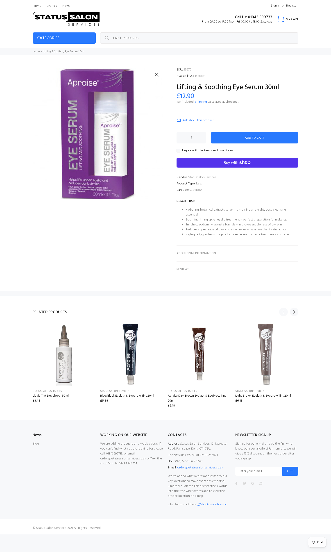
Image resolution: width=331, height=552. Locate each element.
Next (294, 312)
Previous (283, 312)
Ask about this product (198, 120)
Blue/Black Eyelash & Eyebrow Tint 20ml (127, 395)
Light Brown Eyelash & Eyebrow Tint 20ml (263, 395)
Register (291, 5)
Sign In (275, 5)
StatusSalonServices (202, 177)
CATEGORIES (48, 38)
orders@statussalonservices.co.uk (200, 467)
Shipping (201, 101)
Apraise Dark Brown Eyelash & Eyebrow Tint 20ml (197, 398)
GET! (290, 471)
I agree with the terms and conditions (207, 150)
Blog (36, 443)
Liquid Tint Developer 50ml (51, 395)
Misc (199, 183)
